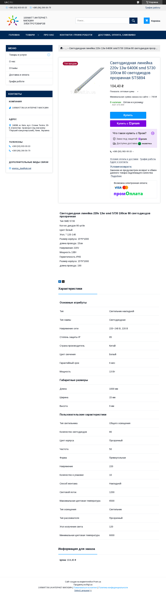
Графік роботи (16, 81)
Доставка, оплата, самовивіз (117, 35)
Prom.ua (97, 582)
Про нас (49, 35)
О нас (12, 61)
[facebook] (59, 282)
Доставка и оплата (19, 74)
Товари (30, 35)
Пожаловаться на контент (85, 587)
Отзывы (13, 68)
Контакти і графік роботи (76, 35)
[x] (63, 282)
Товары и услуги (18, 54)
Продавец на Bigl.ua (83, 585)
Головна (14, 35)
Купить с (122, 123)
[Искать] (133, 21)
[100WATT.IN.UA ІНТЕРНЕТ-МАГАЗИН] (13, 26)
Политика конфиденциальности (113, 587)
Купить (128, 115)
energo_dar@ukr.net (21, 168)
